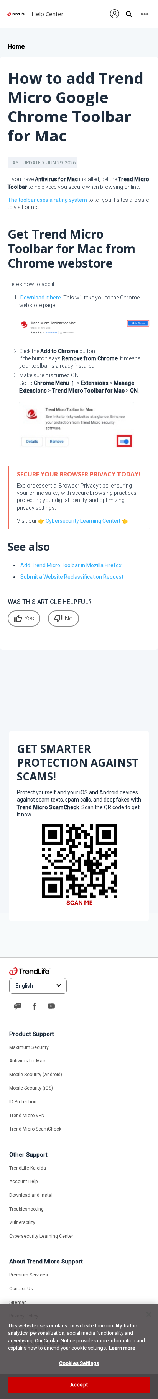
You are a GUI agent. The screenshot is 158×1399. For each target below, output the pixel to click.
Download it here (40, 298)
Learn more (122, 1348)
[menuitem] (115, 13)
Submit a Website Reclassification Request (71, 577)
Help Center (47, 14)
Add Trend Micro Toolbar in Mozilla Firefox (71, 565)
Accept (79, 1385)
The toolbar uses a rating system (47, 200)
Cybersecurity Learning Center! (83, 521)
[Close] (148, 1314)
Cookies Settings (79, 1363)
